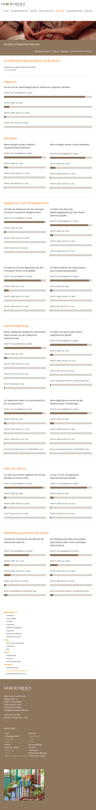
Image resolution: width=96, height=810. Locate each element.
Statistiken (64, 51)
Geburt (8, 744)
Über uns (56, 51)
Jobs (7, 649)
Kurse (7, 742)
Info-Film (9, 621)
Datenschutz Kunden (13, 637)
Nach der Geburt (11, 747)
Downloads (10, 615)
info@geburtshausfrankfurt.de (16, 710)
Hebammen (10, 646)
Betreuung (9, 739)
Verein (6, 652)
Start (7, 733)
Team (6, 640)
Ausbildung (10, 624)
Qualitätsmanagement (14, 627)
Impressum (10, 631)
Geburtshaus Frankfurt (43, 51)
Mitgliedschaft (11, 655)
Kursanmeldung (35, 744)
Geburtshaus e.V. (11, 612)
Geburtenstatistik (12, 668)
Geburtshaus (34, 736)
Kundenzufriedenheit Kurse (15, 674)
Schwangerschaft (12, 736)
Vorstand (9, 658)
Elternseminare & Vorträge (15, 756)
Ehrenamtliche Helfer (13, 661)
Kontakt (32, 747)
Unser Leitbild (11, 618)
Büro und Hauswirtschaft (15, 643)
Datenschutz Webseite (14, 634)
